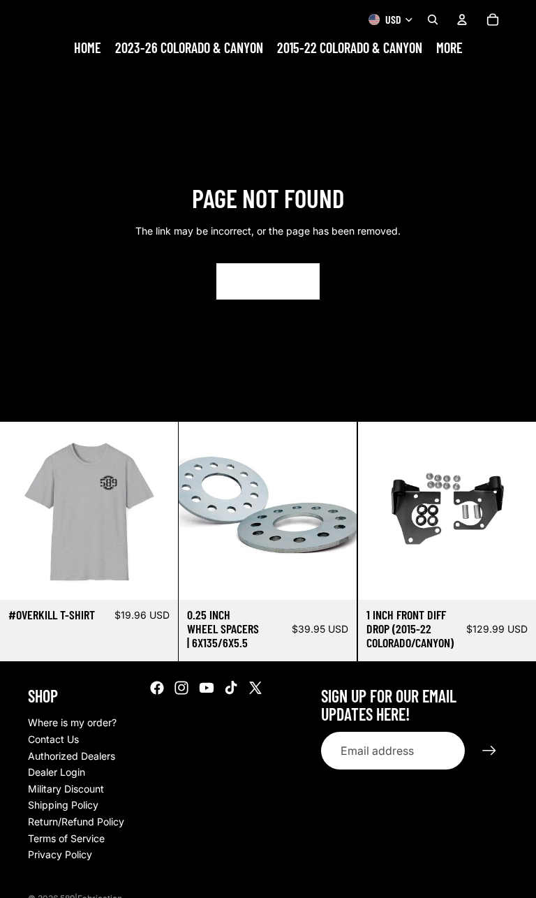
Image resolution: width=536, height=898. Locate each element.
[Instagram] (181, 687)
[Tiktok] (231, 687)
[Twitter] (255, 687)
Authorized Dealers (71, 756)
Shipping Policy (63, 805)
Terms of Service (66, 838)
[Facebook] (157, 687)
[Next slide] (157, 510)
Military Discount (66, 789)
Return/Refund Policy (76, 821)
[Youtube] (206, 687)
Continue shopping (268, 281)
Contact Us (53, 739)
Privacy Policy (60, 854)
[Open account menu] (462, 19)
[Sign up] (489, 751)
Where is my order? (72, 722)
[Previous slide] (21, 510)
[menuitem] (449, 48)
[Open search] (432, 19)
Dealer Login (56, 772)
